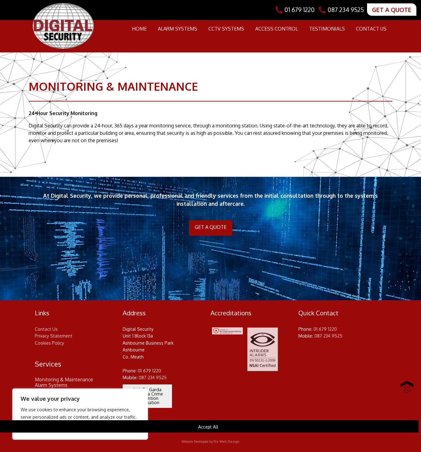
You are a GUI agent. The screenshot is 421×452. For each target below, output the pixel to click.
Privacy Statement (53, 335)
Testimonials (327, 29)
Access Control (276, 29)
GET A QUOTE (391, 10)
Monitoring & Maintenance (64, 380)
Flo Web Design (226, 441)
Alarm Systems (177, 29)
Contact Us (371, 29)
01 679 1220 (299, 10)
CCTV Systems (226, 29)
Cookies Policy (49, 343)
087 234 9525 (346, 10)
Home (139, 29)
